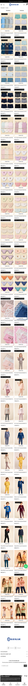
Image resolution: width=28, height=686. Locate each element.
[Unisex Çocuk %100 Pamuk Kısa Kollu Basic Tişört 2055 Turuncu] (20, 560)
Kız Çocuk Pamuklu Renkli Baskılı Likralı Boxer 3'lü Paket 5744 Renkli (7, 372)
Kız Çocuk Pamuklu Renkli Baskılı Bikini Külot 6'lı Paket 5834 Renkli (20, 242)
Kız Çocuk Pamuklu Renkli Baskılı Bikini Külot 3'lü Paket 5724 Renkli (20, 346)
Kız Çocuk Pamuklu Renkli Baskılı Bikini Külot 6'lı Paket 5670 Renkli (7, 216)
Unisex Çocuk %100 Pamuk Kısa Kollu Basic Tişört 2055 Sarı (7, 596)
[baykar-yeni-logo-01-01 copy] (14, 639)
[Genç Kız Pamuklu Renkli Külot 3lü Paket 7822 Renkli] (7, 310)
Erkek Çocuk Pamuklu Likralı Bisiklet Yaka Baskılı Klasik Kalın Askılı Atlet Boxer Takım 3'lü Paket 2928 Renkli (7, 59)
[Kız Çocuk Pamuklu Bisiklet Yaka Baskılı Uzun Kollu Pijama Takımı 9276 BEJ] (7, 413)
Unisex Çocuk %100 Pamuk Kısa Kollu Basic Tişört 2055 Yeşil (20, 622)
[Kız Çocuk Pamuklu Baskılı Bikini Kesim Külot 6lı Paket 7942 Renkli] (20, 284)
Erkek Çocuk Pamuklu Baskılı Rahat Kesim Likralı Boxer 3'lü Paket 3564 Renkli (20, 320)
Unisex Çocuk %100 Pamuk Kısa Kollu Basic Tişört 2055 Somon (20, 596)
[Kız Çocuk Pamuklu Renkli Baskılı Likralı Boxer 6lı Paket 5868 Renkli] (7, 231)
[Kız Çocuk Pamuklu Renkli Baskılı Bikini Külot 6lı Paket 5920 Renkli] (7, 257)
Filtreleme (8, 10)
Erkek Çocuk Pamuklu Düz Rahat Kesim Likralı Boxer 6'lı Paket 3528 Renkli (20, 85)
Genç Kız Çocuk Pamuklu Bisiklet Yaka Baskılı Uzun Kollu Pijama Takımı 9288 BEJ (7, 472)
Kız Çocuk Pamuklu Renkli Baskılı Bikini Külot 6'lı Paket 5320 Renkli (7, 189)
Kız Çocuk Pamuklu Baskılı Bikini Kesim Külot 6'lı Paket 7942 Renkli (20, 294)
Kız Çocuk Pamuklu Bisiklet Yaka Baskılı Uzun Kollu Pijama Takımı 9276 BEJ (7, 423)
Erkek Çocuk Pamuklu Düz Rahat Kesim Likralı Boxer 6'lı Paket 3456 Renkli (20, 33)
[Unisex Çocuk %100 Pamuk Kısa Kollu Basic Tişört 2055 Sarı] (7, 586)
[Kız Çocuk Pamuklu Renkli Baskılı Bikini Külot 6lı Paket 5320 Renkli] (7, 179)
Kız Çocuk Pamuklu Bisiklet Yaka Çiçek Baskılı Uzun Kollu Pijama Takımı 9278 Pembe (20, 399)
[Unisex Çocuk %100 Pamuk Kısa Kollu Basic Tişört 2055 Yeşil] (20, 612)
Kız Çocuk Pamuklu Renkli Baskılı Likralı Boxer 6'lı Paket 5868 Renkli (7, 242)
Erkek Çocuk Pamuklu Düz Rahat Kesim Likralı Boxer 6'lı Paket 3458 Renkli (20, 59)
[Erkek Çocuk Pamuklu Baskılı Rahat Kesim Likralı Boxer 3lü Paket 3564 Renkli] (20, 310)
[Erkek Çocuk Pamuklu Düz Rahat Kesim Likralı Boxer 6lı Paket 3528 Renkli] (20, 75)
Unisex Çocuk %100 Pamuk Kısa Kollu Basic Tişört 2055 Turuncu (20, 570)
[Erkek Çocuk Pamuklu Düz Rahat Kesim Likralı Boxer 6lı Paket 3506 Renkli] (7, 75)
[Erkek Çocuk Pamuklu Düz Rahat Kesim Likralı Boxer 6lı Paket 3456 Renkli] (20, 22)
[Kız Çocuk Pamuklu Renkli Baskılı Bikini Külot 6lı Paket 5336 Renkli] (20, 153)
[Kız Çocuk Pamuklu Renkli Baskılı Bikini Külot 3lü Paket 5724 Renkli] (20, 336)
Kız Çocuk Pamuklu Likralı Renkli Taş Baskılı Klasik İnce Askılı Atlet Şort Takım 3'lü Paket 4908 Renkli (20, 137)
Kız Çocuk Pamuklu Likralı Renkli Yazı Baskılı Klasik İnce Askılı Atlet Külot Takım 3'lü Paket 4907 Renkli (7, 137)
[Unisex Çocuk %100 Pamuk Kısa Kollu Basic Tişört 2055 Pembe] (7, 612)
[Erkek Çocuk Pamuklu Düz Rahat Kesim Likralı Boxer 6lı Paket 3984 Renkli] (7, 101)
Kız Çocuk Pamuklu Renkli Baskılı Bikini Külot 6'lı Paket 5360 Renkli (20, 189)
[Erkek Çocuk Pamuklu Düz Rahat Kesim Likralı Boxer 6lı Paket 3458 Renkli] (20, 48)
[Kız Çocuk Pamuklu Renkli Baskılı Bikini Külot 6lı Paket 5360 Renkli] (20, 179)
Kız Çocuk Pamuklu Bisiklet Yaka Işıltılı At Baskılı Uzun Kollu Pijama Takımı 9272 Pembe (20, 423)
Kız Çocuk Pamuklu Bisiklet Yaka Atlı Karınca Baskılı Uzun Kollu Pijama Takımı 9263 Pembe (7, 399)
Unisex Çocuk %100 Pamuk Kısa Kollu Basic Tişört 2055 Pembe (7, 622)
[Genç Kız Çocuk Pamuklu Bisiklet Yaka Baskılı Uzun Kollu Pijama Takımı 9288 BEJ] (7, 462)
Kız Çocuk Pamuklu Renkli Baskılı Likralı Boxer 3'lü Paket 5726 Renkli (7, 346)
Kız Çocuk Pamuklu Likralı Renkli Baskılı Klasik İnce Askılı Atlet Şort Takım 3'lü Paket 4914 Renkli (7, 163)
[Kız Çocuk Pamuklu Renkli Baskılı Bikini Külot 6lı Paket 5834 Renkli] (20, 231)
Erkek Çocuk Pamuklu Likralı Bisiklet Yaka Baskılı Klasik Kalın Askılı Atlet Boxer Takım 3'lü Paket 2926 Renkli (7, 33)
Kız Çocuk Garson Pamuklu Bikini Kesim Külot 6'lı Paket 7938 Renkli (7, 294)
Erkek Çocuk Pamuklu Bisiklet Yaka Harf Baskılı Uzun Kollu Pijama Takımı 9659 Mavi (7, 521)
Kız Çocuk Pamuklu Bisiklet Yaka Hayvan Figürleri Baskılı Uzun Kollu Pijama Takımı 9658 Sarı (20, 472)
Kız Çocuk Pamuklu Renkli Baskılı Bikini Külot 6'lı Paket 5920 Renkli (7, 268)
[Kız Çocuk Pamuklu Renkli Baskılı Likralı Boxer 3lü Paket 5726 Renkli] (7, 336)
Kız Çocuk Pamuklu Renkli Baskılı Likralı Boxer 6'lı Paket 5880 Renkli (20, 268)
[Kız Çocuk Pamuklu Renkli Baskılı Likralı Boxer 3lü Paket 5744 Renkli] (7, 362)
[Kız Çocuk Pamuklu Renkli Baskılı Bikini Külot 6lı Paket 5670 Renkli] (7, 205)
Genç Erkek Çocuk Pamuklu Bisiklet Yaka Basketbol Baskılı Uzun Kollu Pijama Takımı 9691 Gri (7, 570)
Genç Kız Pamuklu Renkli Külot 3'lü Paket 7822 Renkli (7, 320)
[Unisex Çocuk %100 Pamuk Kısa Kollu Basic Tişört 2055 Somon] (20, 586)
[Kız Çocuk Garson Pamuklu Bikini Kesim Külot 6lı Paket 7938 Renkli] (7, 284)
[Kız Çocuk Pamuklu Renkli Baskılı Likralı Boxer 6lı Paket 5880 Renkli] (20, 257)
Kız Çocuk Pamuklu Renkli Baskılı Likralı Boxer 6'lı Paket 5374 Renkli (20, 216)
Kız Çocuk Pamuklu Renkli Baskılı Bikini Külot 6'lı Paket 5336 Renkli (20, 163)
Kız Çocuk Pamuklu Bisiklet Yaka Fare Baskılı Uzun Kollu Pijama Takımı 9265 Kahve (20, 372)
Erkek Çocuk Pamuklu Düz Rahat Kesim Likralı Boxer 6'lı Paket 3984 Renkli (7, 111)
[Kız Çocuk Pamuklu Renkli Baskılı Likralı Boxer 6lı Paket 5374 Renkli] (20, 205)
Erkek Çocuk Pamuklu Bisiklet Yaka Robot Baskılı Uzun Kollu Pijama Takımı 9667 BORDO (20, 521)
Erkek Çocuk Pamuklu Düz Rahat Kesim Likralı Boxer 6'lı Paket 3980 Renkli (20, 111)
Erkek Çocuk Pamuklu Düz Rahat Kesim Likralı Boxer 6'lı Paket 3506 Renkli (7, 85)
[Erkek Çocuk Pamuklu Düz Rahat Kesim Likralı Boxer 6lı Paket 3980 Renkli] (20, 101)
